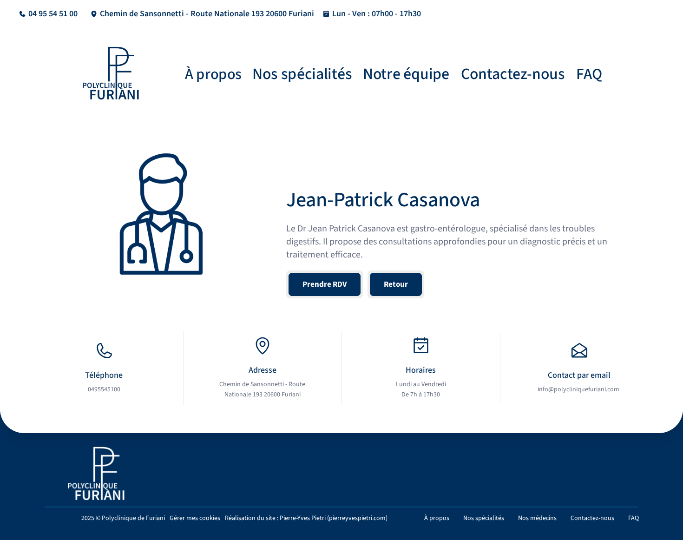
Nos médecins (537, 518)
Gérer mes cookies (195, 518)
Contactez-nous (513, 74)
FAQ (589, 74)
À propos (213, 74)
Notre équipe (406, 74)
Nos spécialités (302, 74)
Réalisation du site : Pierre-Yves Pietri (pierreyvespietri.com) (306, 518)
